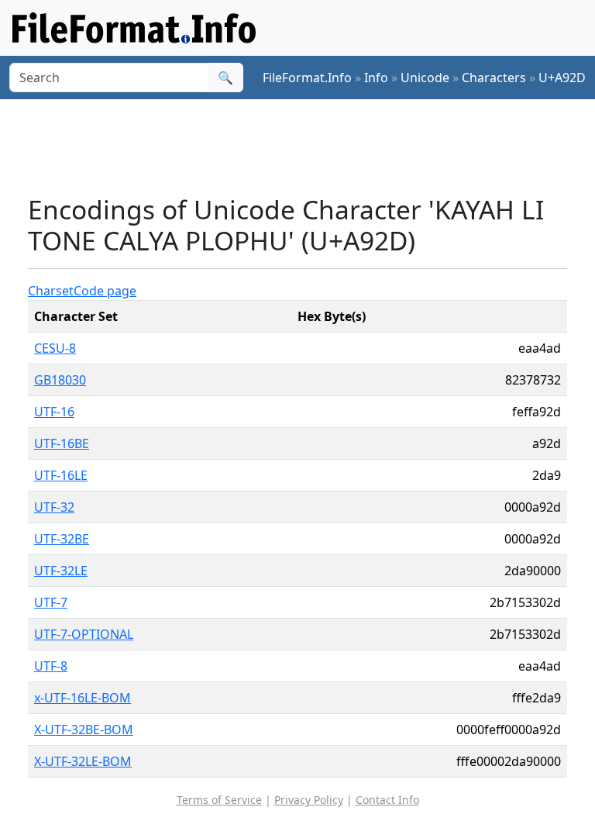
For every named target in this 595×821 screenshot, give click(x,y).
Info (376, 77)
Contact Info (387, 799)
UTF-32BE (61, 538)
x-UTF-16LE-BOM (82, 697)
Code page (105, 290)
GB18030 (60, 379)
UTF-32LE (61, 570)
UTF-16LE (61, 475)
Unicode (425, 77)
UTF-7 (50, 602)
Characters (494, 77)
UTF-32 (54, 507)
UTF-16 (54, 411)
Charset (51, 290)
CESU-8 (55, 348)
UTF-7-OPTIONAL (83, 634)
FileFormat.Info (307, 77)
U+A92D (562, 77)
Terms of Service (219, 799)
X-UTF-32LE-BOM (83, 761)
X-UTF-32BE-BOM (83, 729)
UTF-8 (50, 665)
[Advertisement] (310, 146)
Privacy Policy (308, 799)
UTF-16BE (61, 443)
